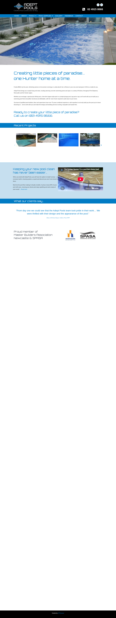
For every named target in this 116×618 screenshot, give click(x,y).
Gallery (58, 16)
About (24, 16)
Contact (79, 16)
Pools (31, 16)
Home (16, 16)
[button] (15, 145)
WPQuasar (61, 613)
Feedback (69, 16)
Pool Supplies (45, 16)
